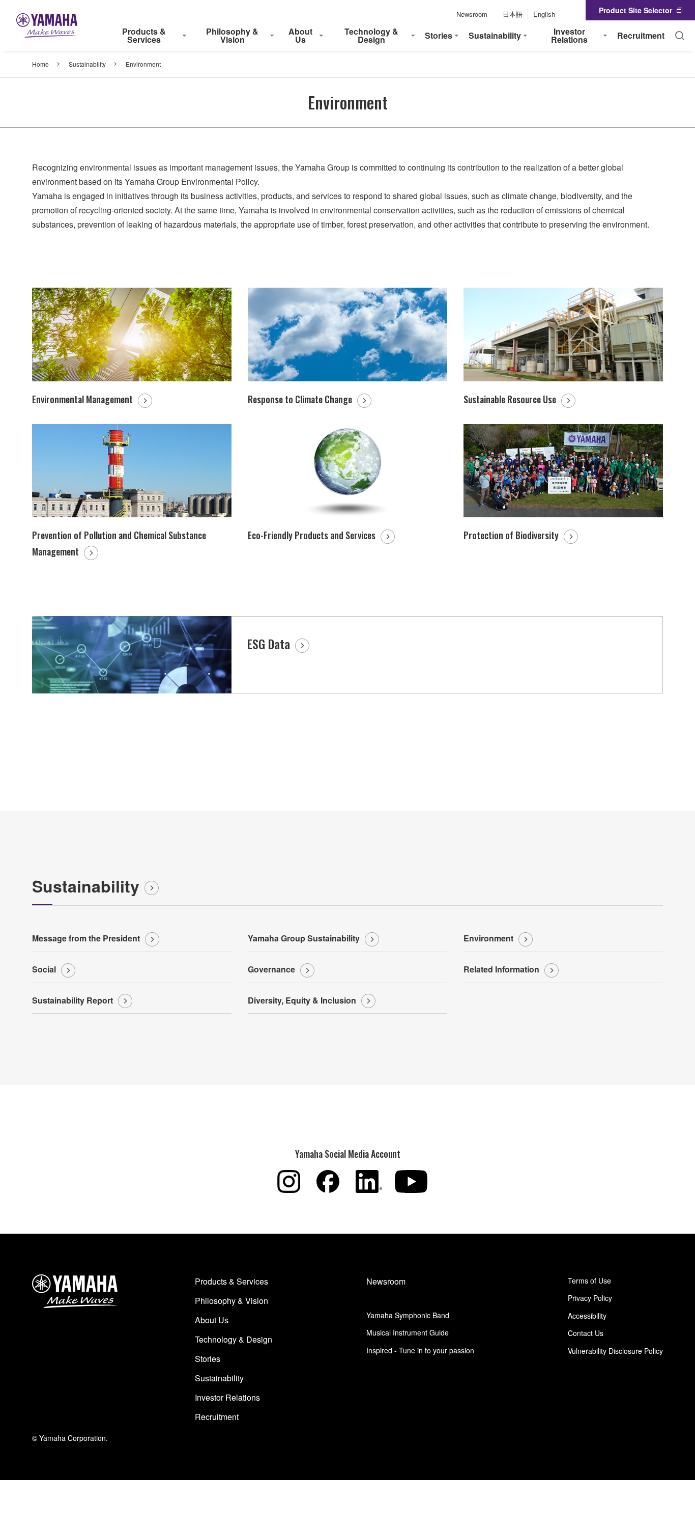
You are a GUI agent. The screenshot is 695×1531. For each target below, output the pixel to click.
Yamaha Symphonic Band (407, 1315)
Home (40, 64)
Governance (271, 969)
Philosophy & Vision (231, 1300)
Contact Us (585, 1333)
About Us (211, 1320)
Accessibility (587, 1316)
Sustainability (87, 64)
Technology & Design (233, 1339)
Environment (488, 938)
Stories (207, 1359)
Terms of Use (589, 1280)
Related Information (501, 969)
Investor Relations (227, 1397)
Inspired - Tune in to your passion (420, 1350)
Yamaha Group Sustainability (304, 938)
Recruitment (640, 35)
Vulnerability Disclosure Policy (615, 1351)
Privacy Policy (590, 1298)
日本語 (513, 14)
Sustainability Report (72, 1000)
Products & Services (231, 1281)
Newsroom (471, 14)
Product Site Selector (635, 10)
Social (44, 969)
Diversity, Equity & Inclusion (302, 1000)
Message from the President (86, 938)
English (544, 14)
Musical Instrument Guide (407, 1332)
